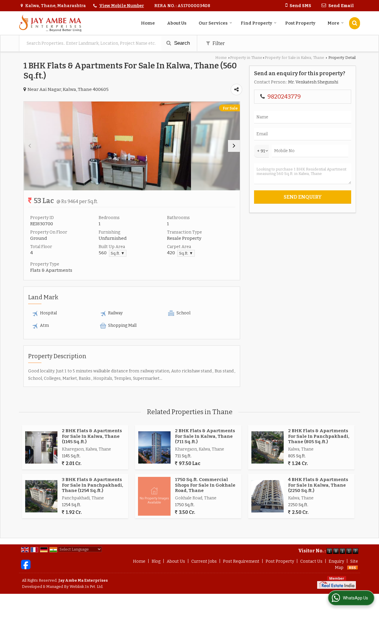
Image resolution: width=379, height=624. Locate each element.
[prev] (30, 146)
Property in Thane (246, 57)
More (333, 23)
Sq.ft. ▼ (118, 253)
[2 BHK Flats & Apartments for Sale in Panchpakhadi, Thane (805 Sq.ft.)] (267, 447)
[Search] (354, 23)
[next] (234, 146)
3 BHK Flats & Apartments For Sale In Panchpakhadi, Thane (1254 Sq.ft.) (92, 485)
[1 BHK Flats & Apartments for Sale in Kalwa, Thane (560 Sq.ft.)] (132, 146)
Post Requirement (241, 561)
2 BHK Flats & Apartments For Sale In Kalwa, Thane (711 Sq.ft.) (205, 436)
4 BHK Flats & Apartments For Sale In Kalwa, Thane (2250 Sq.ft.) (318, 485)
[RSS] (352, 567)
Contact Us (311, 561)
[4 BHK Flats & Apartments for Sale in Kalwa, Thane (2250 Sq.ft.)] (267, 496)
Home (148, 23)
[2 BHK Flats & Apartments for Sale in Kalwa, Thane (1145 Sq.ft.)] (41, 447)
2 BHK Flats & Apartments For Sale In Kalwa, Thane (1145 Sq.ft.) (92, 436)
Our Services (213, 23)
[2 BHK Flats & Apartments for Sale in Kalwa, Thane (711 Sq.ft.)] (154, 447)
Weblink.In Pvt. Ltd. (86, 586)
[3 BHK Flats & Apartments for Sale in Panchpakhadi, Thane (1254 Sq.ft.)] (41, 496)
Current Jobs (204, 561)
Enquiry (336, 561)
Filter (218, 43)
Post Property (300, 23)
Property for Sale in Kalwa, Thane (294, 57)
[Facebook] (25, 564)
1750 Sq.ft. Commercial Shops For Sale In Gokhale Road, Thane (205, 485)
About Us (177, 23)
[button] (121, 5)
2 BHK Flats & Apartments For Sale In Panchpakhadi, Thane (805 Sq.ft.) (318, 436)
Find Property (256, 23)
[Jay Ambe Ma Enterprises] (50, 23)
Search (181, 43)
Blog (156, 561)
